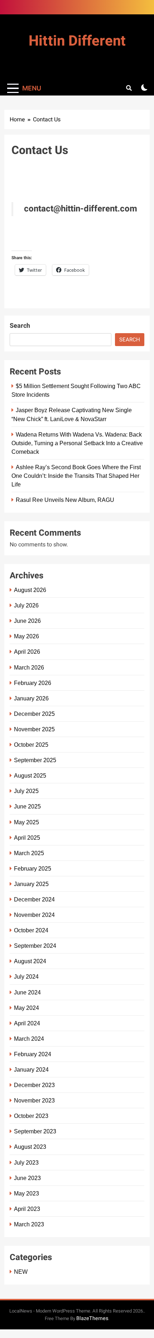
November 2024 (34, 915)
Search (20, 326)
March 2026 (29, 667)
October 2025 (31, 744)
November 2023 (34, 1100)
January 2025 (31, 884)
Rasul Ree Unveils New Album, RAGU (65, 499)
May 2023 (26, 1193)
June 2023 (27, 1178)
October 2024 (31, 930)
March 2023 (29, 1224)
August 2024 (30, 961)
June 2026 (27, 620)
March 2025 (29, 853)
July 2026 (26, 605)
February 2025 (32, 868)
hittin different (77, 41)
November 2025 (34, 729)
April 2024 (27, 1023)
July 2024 (26, 976)
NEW (21, 1271)
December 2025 (34, 713)
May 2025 (26, 822)
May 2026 (26, 636)
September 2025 (35, 760)
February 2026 (32, 683)
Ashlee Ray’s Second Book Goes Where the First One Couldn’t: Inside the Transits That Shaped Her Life (76, 476)
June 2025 (27, 806)
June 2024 (27, 992)
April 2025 (27, 837)
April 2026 (27, 651)
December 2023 (34, 1085)
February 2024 (32, 1054)
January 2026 (31, 698)
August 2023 (30, 1146)
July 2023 (26, 1162)
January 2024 (31, 1069)
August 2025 (30, 775)
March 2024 (29, 1038)
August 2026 (30, 590)
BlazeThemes (92, 1318)
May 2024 (26, 1007)
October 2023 (31, 1116)
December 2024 (34, 899)
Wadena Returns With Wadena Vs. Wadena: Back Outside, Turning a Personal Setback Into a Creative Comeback (77, 443)
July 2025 (26, 791)
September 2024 (35, 945)
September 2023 (35, 1131)
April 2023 (27, 1209)
